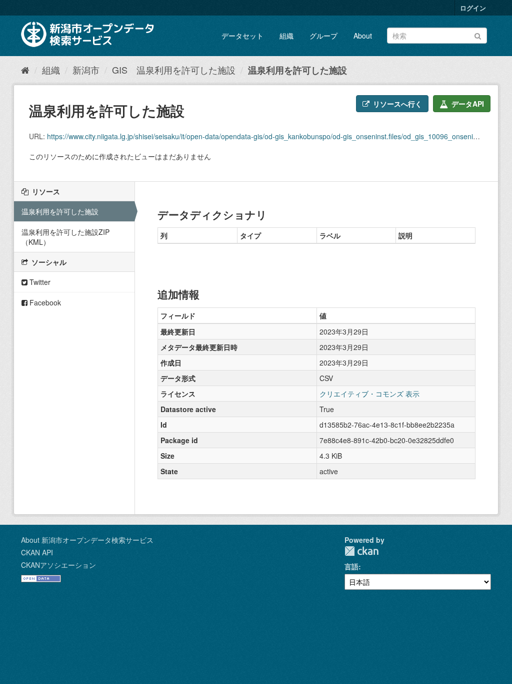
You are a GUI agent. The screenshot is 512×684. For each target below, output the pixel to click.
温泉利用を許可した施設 (297, 70)
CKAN (361, 551)
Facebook (44, 302)
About (363, 36)
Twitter (39, 282)
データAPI (467, 104)
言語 (351, 566)
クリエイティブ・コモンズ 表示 (370, 394)
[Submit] (478, 35)
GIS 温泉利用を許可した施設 (174, 69)
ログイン (473, 8)
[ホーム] (25, 69)
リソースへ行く (396, 104)
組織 (287, 36)
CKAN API (37, 552)
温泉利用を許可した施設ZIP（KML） (66, 237)
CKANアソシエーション (58, 565)
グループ (324, 36)
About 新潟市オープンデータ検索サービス (87, 540)
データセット (243, 36)
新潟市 (86, 69)
